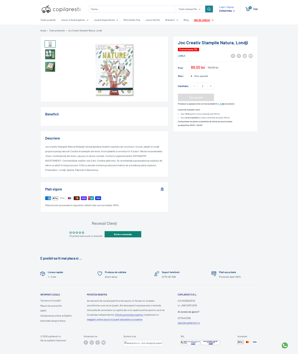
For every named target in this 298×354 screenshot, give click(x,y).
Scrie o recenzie (123, 234)
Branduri (170, 19)
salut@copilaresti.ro (189, 322)
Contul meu (225, 10)
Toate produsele (57, 30)
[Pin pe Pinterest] (239, 55)
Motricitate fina (132, 19)
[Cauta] (209, 9)
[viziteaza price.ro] (143, 342)
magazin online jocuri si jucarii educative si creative (114, 319)
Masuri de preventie (51, 305)
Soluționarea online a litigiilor (56, 315)
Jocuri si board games (73, 19)
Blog (186, 19)
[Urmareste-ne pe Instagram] (92, 342)
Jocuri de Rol (153, 19)
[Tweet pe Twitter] (245, 55)
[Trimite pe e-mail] (250, 55)
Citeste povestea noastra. (129, 314)
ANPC (43, 310)
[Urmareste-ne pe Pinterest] (97, 342)
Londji (181, 56)
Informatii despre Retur (53, 320)
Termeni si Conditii (50, 300)
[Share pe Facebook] (233, 55)
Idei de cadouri (202, 19)
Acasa (43, 30)
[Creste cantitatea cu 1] (211, 86)
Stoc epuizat (196, 97)
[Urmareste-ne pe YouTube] (103, 342)
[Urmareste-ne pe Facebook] (86, 342)
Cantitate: (183, 86)
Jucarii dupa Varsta (104, 19)
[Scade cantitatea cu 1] (194, 86)
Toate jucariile (48, 19)
